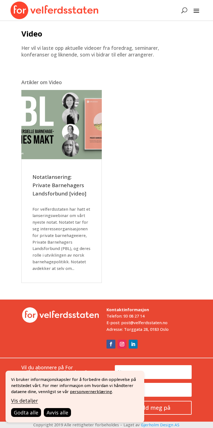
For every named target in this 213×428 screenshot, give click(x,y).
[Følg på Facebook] (110, 344)
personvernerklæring (91, 391)
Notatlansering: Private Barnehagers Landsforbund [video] (59, 185)
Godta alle (26, 412)
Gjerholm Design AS (160, 424)
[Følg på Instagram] (122, 344)
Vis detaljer (24, 400)
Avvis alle (57, 412)
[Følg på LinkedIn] (133, 344)
